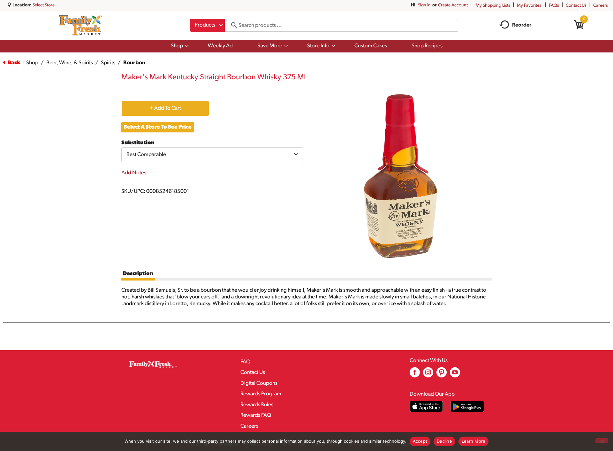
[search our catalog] (232, 25)
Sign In (424, 5)
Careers (600, 5)
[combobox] (207, 25)
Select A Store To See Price (158, 127)
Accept (420, 441)
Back (13, 63)
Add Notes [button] (133, 173)
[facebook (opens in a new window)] (415, 374)
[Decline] (601, 440)
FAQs (554, 5)
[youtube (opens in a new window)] (455, 374)
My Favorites (529, 5)
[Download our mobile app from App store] (426, 406)
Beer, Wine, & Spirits (69, 63)
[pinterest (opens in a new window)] (441, 374)
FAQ (245, 362)
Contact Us (576, 5)
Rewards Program (260, 394)
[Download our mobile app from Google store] (467, 406)
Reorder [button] (521, 25)
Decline (444, 441)
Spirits (108, 63)
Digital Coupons (258, 383)
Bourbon (134, 63)
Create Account (453, 5)
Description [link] (138, 273)
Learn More (474, 441)
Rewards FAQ (255, 415)
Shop (32, 63)
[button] (165, 108)
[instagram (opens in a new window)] (428, 374)
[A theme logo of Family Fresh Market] (80, 25)
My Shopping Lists (493, 5)
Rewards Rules (256, 404)
